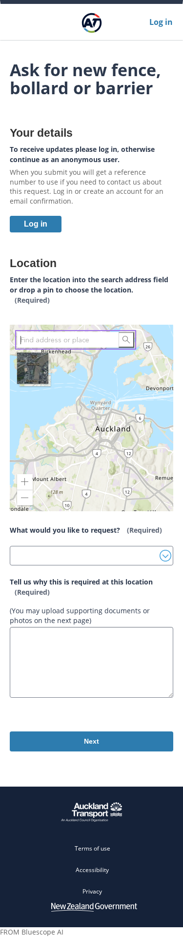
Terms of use (92, 848)
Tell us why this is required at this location (81, 587)
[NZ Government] (94, 907)
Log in (161, 22)
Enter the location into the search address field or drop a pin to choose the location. (89, 290)
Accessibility (92, 870)
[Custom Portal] (91, 22)
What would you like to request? (86, 530)
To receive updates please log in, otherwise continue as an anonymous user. (82, 154)
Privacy (92, 891)
